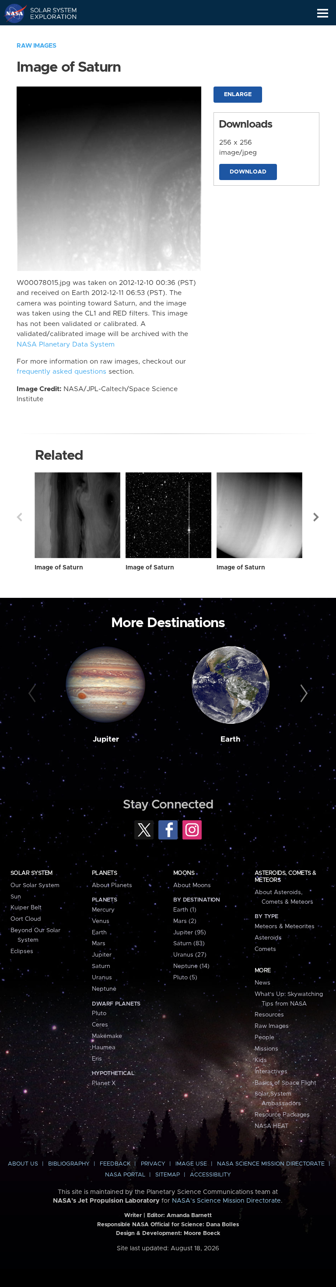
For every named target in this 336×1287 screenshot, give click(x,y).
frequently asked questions (61, 371)
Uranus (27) (189, 955)
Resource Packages (282, 1115)
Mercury (103, 910)
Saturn (101, 966)
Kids (261, 1060)
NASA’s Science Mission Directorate (226, 1201)
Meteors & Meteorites (285, 926)
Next (316, 517)
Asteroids (268, 938)
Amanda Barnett (189, 1215)
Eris (97, 1059)
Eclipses (21, 951)
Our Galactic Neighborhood (48, 33)
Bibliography (69, 1164)
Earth (230, 739)
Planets (104, 873)
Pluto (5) (185, 978)
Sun (15, 897)
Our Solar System (35, 885)
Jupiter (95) (189, 933)
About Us (23, 1164)
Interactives (271, 1071)
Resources (269, 1015)
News (262, 983)
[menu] (322, 13)
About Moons (192, 885)
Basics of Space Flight (285, 1083)
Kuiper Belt (26, 908)
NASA (12, 13)
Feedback (115, 1164)
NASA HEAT (271, 1126)
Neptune (104, 989)
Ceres (100, 1025)
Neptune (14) (191, 966)
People (264, 1037)
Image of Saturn (59, 568)
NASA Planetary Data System (66, 344)
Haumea (104, 1047)
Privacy (153, 1164)
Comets (265, 949)
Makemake (107, 1036)
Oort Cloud (25, 919)
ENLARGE (238, 94)
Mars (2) (184, 921)
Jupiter (106, 739)
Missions (266, 1049)
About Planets (112, 885)
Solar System (31, 873)
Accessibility (210, 1175)
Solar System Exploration (48, 13)
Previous (19, 517)
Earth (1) (184, 910)
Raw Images (36, 46)
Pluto (99, 1013)
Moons (183, 873)
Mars (98, 943)
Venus (100, 921)
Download (248, 172)
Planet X (104, 1083)
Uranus (102, 978)
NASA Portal (125, 1175)
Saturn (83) (189, 943)
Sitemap (167, 1175)
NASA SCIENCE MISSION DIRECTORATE (271, 1164)
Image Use (191, 1164)
